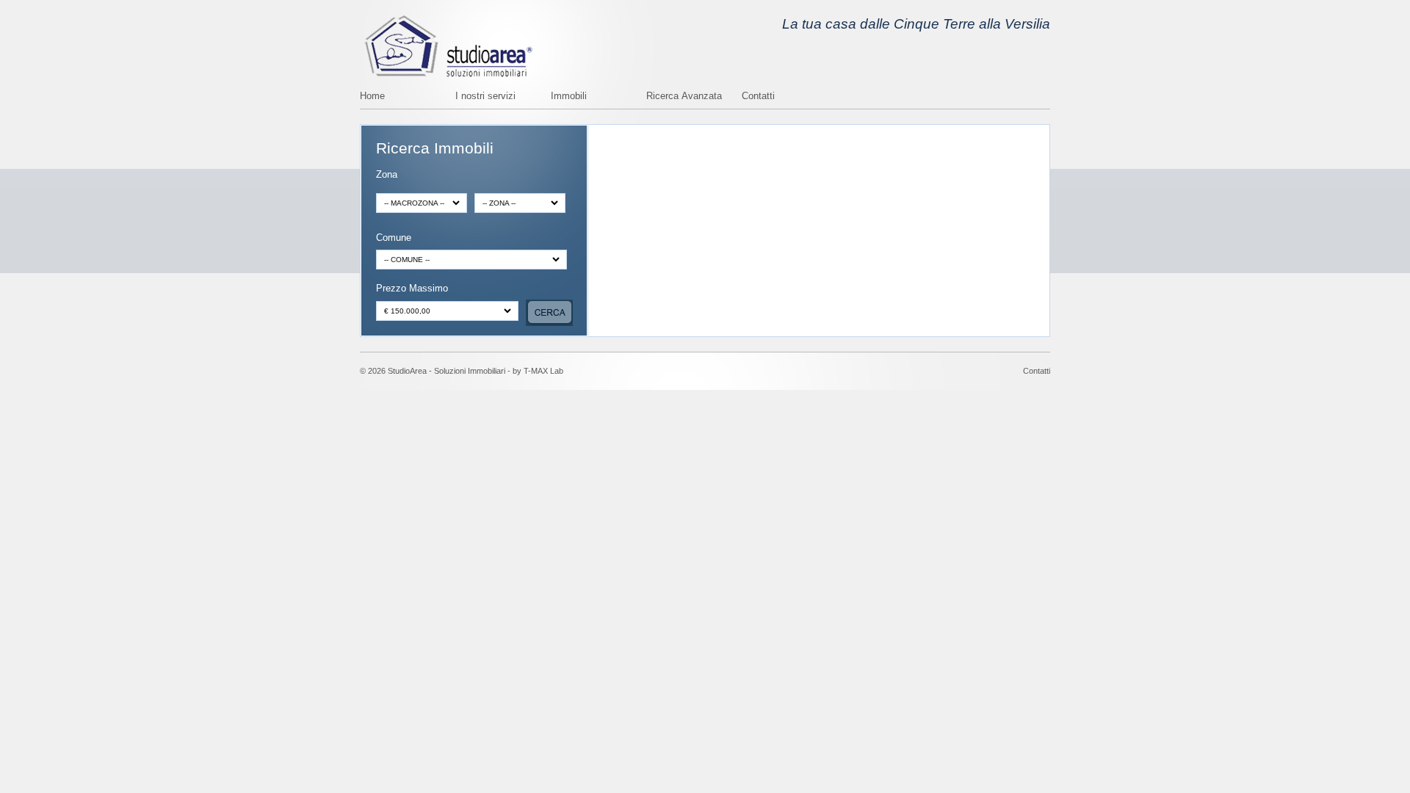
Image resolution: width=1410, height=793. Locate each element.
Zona (386, 175)
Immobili (569, 96)
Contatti (758, 96)
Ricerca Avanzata (684, 96)
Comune (393, 238)
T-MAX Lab (543, 370)
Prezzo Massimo (412, 289)
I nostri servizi (485, 96)
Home (372, 96)
